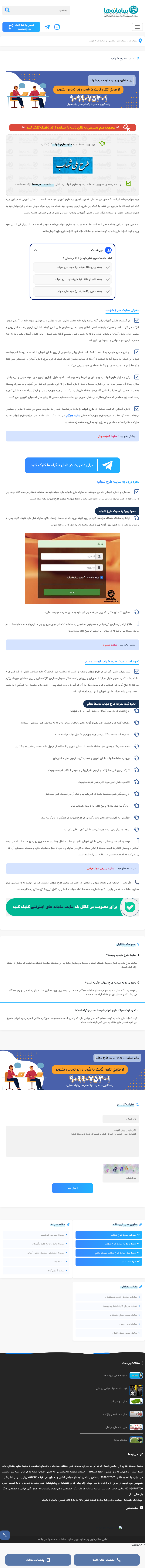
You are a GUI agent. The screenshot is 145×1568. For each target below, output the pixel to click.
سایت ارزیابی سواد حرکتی (100, 869)
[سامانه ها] (137, 42)
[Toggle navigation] (137, 27)
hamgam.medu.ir (42, 184)
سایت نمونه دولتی (107, 436)
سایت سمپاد (110, 645)
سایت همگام (73, 416)
